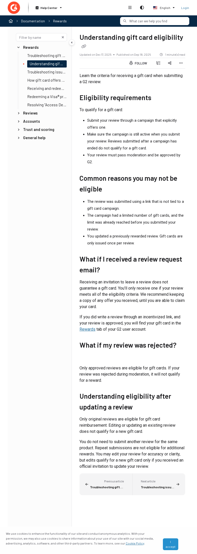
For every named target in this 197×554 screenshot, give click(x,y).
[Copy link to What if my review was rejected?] (87, 356)
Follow (140, 63)
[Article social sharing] (170, 63)
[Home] (14, 8)
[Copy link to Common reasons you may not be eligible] (110, 190)
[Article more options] (181, 63)
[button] (154, 21)
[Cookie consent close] (185, 544)
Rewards (60, 21)
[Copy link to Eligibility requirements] (159, 98)
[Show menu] (130, 8)
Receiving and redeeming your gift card (47, 88)
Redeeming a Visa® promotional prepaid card (47, 96)
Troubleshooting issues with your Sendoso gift (47, 72)
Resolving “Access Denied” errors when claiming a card (47, 104)
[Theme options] (142, 8)
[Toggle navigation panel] (72, 42)
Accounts (31, 121)
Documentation (33, 21)
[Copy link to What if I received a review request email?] (108, 271)
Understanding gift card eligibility (48, 63)
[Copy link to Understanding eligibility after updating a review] (140, 408)
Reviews (30, 113)
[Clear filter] (63, 37)
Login (185, 7)
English (164, 7)
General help (34, 137)
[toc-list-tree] (158, 63)
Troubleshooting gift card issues (47, 55)
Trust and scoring (38, 129)
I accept (170, 544)
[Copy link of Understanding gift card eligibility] (84, 46)
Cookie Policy (135, 543)
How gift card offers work (47, 80)
